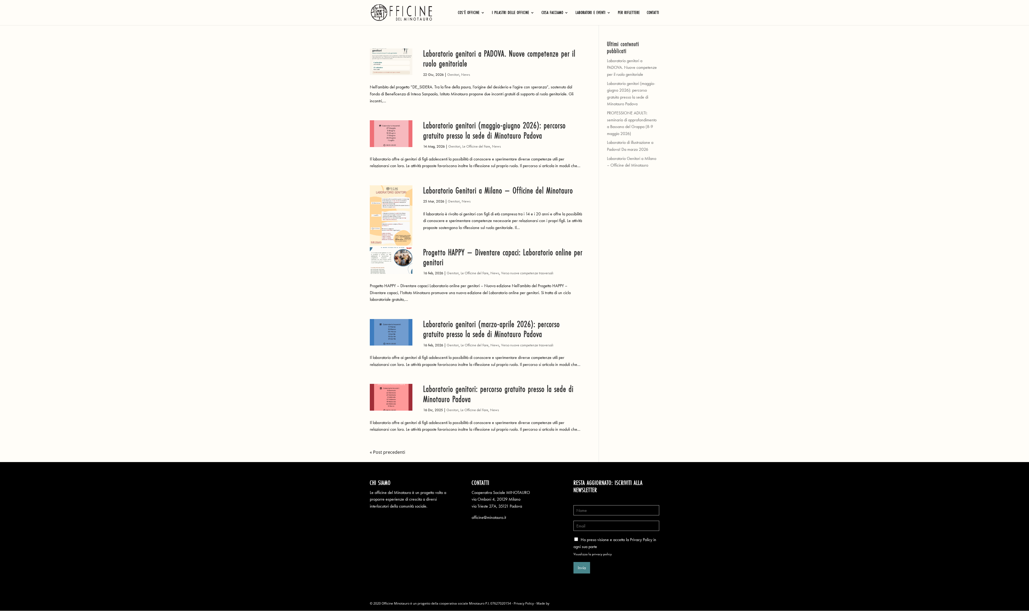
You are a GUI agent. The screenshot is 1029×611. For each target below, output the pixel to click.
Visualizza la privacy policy (592, 554)
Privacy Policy (524, 603)
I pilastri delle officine (510, 13)
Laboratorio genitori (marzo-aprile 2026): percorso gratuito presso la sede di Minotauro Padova (491, 329)
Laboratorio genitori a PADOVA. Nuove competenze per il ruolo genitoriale (499, 58)
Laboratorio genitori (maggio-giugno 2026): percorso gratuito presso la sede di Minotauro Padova (494, 130)
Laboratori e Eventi (591, 13)
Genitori (453, 74)
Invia (582, 568)
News (465, 74)
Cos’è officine (469, 13)
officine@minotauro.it (489, 517)
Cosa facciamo (552, 13)
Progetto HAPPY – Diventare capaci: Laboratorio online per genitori (503, 257)
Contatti (653, 13)
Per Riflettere (629, 13)
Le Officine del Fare (476, 146)
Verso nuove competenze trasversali (527, 273)
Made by (543, 603)
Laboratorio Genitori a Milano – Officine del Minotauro (498, 190)
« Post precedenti (387, 452)
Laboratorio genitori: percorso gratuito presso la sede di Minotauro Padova (498, 393)
